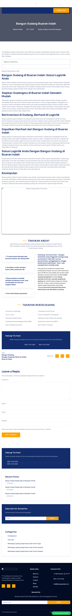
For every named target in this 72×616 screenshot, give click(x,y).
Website (4, 421)
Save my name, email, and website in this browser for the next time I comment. (27, 429)
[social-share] (57, 356)
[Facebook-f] (3, 586)
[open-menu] (4, 10)
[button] (67, 62)
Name (4, 404)
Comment (5, 380)
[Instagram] (8, 586)
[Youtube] (13, 586)
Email (4, 412)
